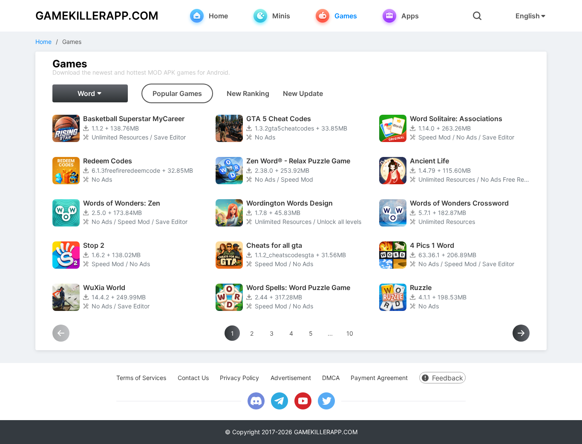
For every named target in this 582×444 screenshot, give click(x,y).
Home (43, 41)
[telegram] (279, 400)
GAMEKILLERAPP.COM (96, 15)
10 (349, 333)
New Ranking (248, 93)
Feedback (447, 378)
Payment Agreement (379, 377)
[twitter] (326, 400)
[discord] (256, 400)
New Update (303, 93)
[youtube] (302, 400)
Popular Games (177, 93)
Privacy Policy (239, 377)
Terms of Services (141, 377)
